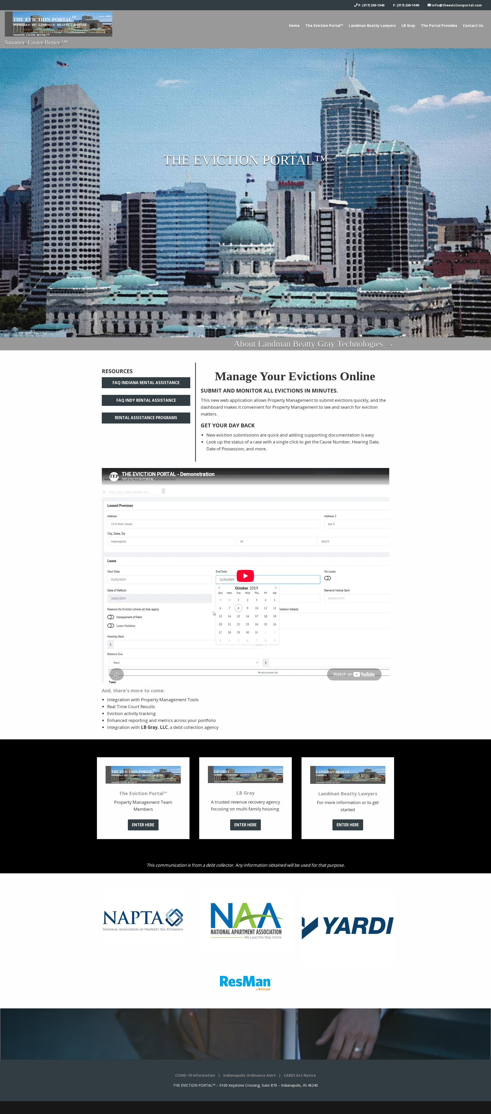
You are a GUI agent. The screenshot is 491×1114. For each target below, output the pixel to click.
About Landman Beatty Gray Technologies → (314, 344)
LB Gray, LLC (154, 727)
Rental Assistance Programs (146, 417)
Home (294, 25)
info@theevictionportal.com (456, 5)
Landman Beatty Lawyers (372, 25)
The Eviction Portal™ (324, 25)
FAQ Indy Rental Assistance (146, 400)
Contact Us (473, 25)
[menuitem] (294, 25)
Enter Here (143, 824)
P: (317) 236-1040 (371, 5)
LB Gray (408, 25)
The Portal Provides (439, 25)
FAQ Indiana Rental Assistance (146, 382)
